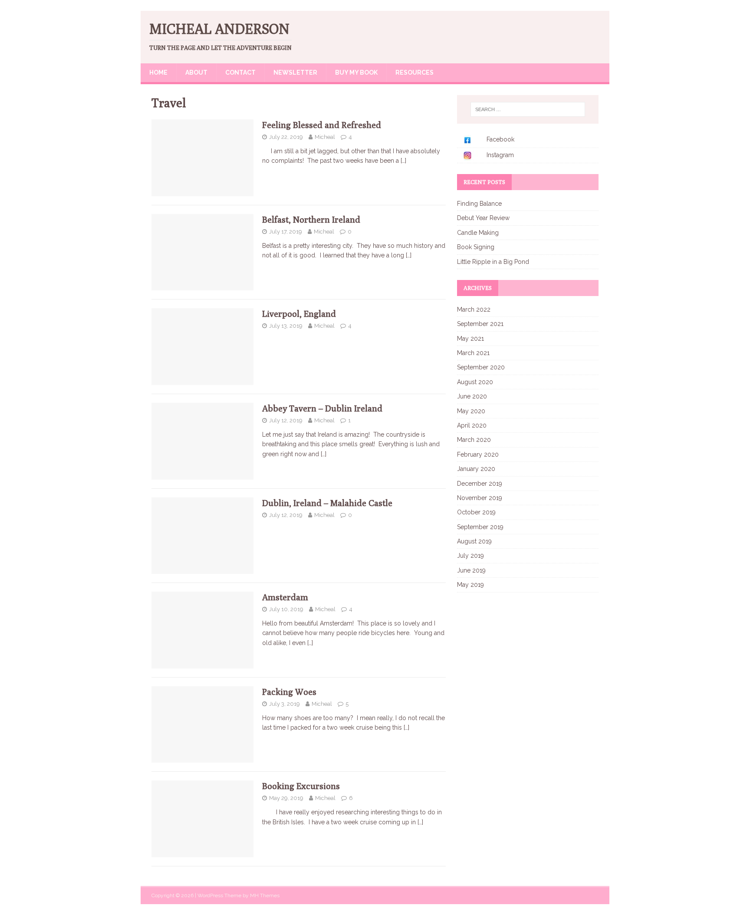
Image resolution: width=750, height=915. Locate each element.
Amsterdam (285, 597)
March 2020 (474, 439)
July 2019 (470, 555)
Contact (240, 72)
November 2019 (479, 497)
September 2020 (481, 367)
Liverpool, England (299, 314)
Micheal (325, 137)
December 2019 (479, 483)
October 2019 (476, 512)
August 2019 (474, 541)
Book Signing (475, 247)
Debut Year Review (483, 217)
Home (158, 72)
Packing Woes (289, 692)
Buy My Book (356, 72)
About (196, 72)
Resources (414, 72)
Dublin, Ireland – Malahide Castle (327, 503)
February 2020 (478, 454)
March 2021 (473, 352)
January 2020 (476, 468)
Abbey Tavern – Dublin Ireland (322, 408)
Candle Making (478, 232)
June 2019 (471, 570)
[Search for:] (528, 109)
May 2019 (470, 584)
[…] (403, 160)
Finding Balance (479, 203)
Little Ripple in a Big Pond (493, 261)
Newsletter (295, 72)
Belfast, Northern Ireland (311, 219)
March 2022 (473, 309)
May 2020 (471, 411)
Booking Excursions (301, 786)
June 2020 (472, 396)
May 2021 (470, 338)
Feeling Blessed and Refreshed (321, 125)
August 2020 (475, 382)
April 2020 (472, 425)
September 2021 (480, 323)
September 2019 (480, 526)
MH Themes (265, 895)
